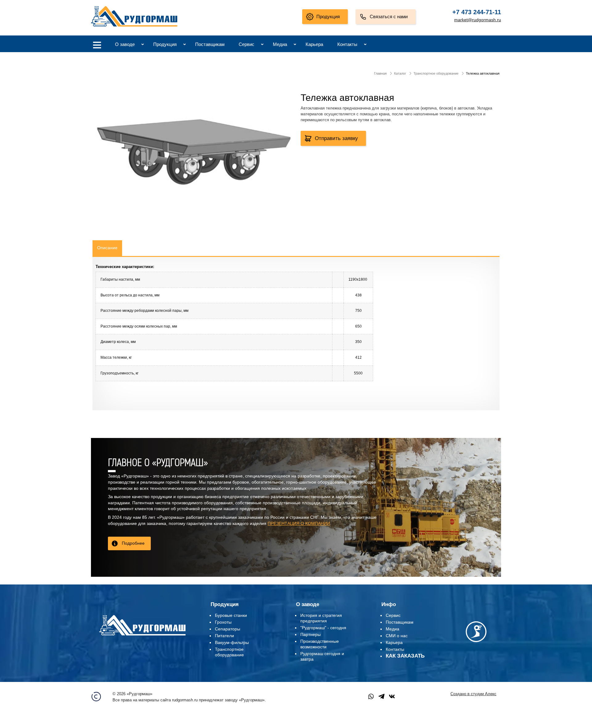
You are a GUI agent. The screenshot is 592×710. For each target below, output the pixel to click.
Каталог (400, 73)
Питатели (224, 635)
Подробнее (133, 543)
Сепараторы (227, 628)
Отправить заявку (336, 138)
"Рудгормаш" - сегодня (323, 627)
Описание (107, 247)
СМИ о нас (397, 635)
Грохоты (223, 622)
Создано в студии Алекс (473, 694)
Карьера (314, 44)
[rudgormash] (142, 636)
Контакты (347, 44)
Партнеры (310, 634)
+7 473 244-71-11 (476, 12)
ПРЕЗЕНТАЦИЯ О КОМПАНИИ (299, 523)
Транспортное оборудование (435, 73)
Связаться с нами (389, 16)
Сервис (246, 44)
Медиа (280, 44)
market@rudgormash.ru (477, 19)
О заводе (125, 44)
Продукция (328, 16)
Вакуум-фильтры (232, 642)
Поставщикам (209, 44)
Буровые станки (231, 615)
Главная (380, 73)
